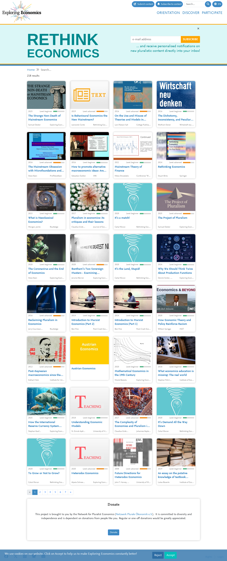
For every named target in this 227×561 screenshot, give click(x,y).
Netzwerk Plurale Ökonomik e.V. (134, 514)
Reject (158, 555)
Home (31, 70)
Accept (170, 555)
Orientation (168, 13)
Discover (190, 13)
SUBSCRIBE (190, 39)
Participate (212, 13)
